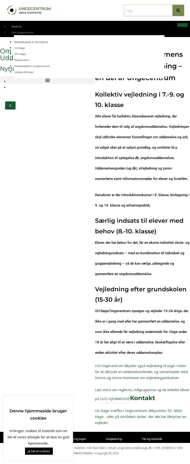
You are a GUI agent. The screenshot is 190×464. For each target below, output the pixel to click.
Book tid (17, 26)
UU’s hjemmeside (115, 398)
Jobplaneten (21, 60)
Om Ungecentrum (23, 32)
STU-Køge (20, 54)
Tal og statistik (152, 439)
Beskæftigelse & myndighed (31, 42)
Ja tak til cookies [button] (39, 451)
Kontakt (16, 87)
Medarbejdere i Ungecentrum (32, 66)
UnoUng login (76, 439)
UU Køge (19, 48)
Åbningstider (19, 81)
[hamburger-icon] (182, 25)
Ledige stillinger (24, 72)
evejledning (114, 439)
